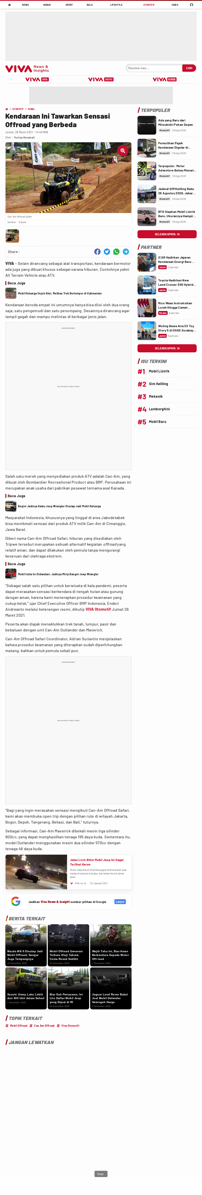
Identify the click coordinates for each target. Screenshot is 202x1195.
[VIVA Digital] (37, 79)
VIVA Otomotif (98, 609)
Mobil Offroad (18, 1025)
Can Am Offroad (44, 1025)
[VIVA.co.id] (29, 68)
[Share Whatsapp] (116, 251)
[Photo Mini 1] (12, 236)
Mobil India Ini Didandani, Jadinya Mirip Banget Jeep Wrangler (58, 574)
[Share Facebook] (97, 251)
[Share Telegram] (126, 251)
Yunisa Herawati (24, 137)
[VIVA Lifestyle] (101, 79)
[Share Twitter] (107, 251)
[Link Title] (146, 125)
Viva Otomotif (70, 1025)
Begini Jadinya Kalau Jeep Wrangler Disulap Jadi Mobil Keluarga (59, 506)
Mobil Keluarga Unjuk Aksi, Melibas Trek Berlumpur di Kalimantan (60, 293)
